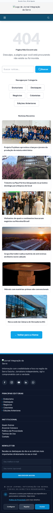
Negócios (17, 95)
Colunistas (35, 95)
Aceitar (42, 507)
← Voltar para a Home (26, 335)
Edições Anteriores (26, 103)
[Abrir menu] (4, 17)
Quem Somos (8, 425)
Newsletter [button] (8, 446)
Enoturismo (17, 87)
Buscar (44, 69)
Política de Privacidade (12, 431)
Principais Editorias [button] (12, 393)
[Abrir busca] (48, 17)
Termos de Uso (9, 434)
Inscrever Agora (26, 475)
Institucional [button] (9, 420)
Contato (5, 437)
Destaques (36, 87)
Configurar (11, 507)
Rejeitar (26, 507)
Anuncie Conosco (10, 428)
